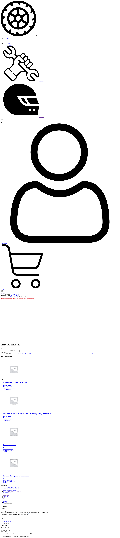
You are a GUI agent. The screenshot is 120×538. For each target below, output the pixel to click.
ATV (7, 38)
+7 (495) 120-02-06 (15, 294)
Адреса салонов (7, 505)
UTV (9, 43)
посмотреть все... (7, 492)
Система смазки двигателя (85, 353)
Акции (5, 501)
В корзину (3, 352)
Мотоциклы (9, 45)
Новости (5, 502)
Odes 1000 (29, 353)
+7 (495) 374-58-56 (7, 521)
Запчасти (41, 81)
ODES (11, 296)
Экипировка (6, 498)
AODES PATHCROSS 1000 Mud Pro (11, 491)
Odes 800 (24, 353)
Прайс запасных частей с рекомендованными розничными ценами (17, 298)
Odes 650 (16, 296)
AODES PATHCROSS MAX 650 (11, 487)
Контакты (3, 293)
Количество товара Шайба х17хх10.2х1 (10, 350)
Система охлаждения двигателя (39, 353)
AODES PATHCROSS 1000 (9, 490)
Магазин (7, 296)
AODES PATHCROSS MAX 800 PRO (12, 489)
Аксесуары (41, 117)
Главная (2, 296)
